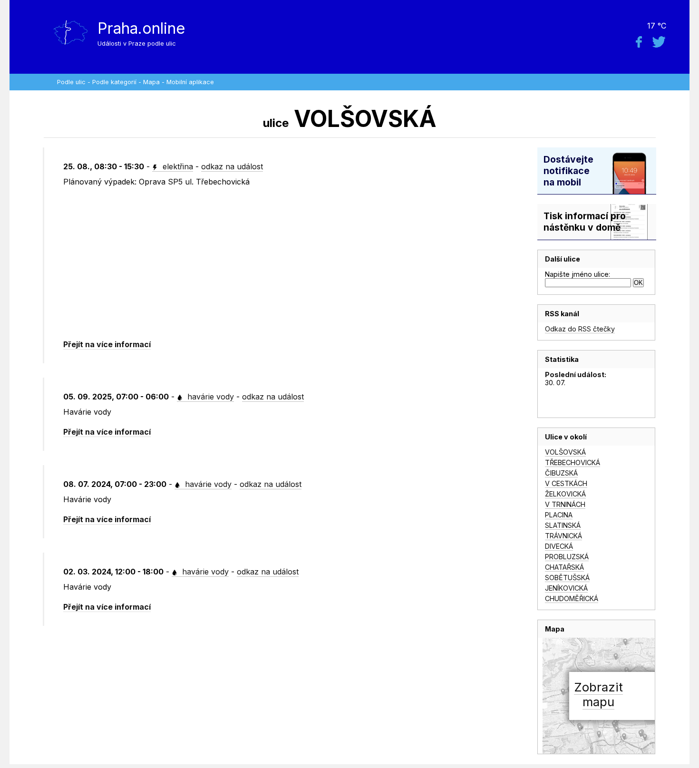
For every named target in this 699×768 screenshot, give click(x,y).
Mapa (151, 82)
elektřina (176, 166)
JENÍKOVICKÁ (566, 588)
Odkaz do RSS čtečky (580, 329)
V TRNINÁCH (565, 504)
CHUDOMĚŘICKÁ (571, 598)
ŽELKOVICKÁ (565, 494)
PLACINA (559, 515)
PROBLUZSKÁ (567, 557)
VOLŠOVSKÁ (565, 452)
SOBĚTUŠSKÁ (567, 578)
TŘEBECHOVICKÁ (572, 462)
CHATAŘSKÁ (564, 567)
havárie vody (209, 396)
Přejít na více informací (107, 344)
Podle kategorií (114, 82)
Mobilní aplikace (190, 82)
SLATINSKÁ (563, 525)
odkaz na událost (232, 166)
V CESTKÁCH (566, 483)
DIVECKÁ (559, 546)
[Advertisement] (286, 263)
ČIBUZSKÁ (561, 473)
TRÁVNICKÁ (563, 536)
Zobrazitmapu (598, 694)
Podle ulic (71, 82)
